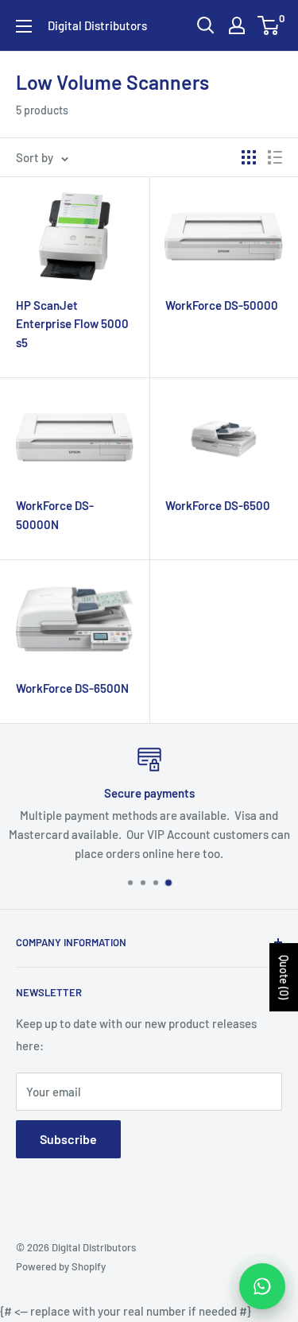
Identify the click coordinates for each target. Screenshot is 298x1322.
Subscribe (68, 1138)
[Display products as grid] (249, 157)
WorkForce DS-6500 (217, 505)
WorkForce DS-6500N (72, 688)
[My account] (237, 25)
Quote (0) (284, 977)
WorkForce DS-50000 (221, 305)
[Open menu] (24, 26)
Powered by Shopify (61, 1266)
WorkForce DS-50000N (55, 514)
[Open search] (206, 25)
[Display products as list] (275, 157)
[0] (269, 25)
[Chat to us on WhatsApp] (262, 1286)
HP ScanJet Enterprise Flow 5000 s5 (72, 324)
